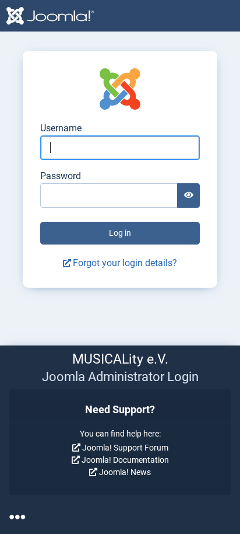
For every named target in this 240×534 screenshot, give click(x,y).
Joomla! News (125, 472)
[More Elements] (17, 517)
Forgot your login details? (125, 262)
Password (60, 176)
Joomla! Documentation (125, 460)
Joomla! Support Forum (125, 447)
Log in (120, 233)
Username (61, 128)
